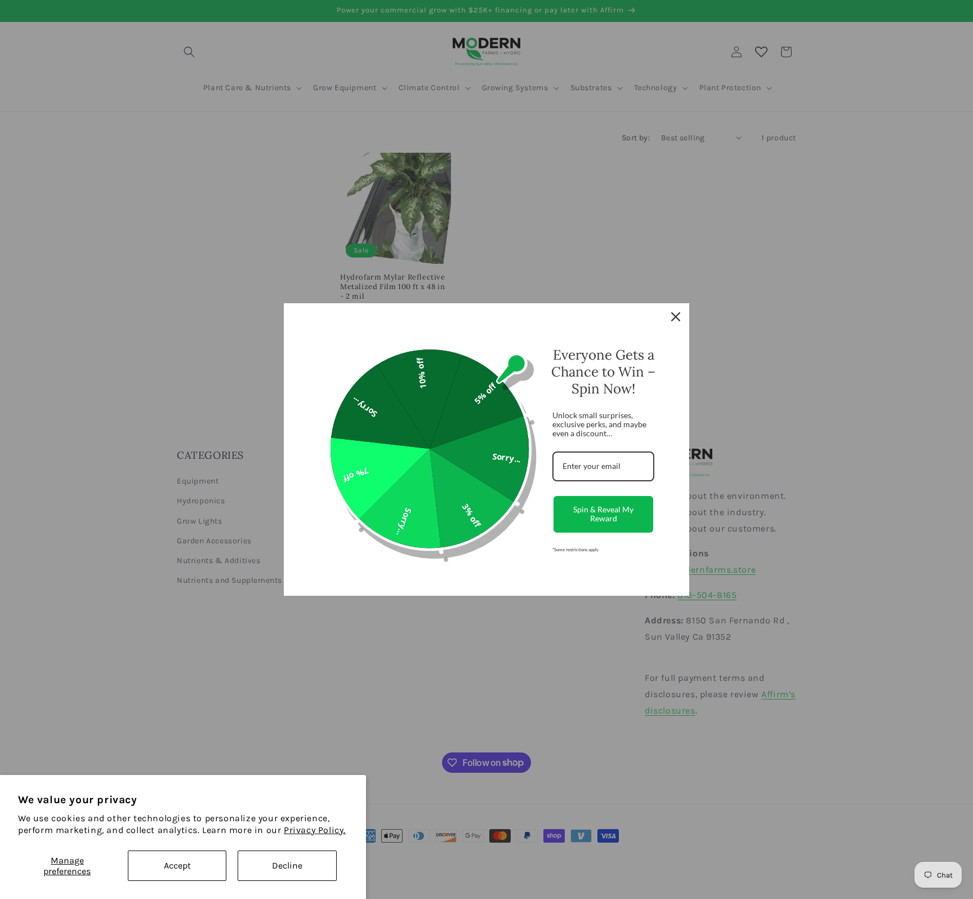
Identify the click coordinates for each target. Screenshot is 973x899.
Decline (287, 865)
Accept (177, 865)
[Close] (675, 316)
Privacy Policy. (315, 830)
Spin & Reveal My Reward (603, 514)
